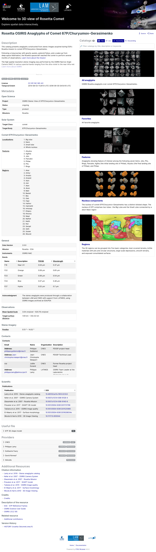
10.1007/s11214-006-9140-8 (57, 401)
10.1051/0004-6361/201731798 (58, 405)
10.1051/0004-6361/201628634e (59, 412)
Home (72, 545)
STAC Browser (80, 549)
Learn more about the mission (34, 58)
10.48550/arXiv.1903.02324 (57, 394)
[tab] (39, 431)
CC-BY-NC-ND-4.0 (35, 83)
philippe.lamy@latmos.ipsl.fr (15, 372)
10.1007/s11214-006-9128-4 (57, 398)
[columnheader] (10, 261)
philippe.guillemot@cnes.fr (15, 351)
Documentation (81, 545)
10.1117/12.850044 (53, 416)
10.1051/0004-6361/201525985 (58, 409)
